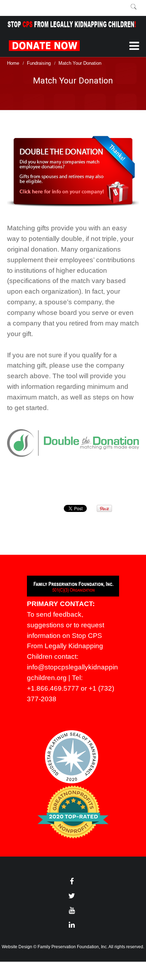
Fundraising (39, 63)
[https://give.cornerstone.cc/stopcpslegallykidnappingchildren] (74, 44)
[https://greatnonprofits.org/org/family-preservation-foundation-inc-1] (73, 837)
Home (13, 63)
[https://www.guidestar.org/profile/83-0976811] (71, 781)
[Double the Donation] (73, 171)
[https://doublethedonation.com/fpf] (73, 443)
